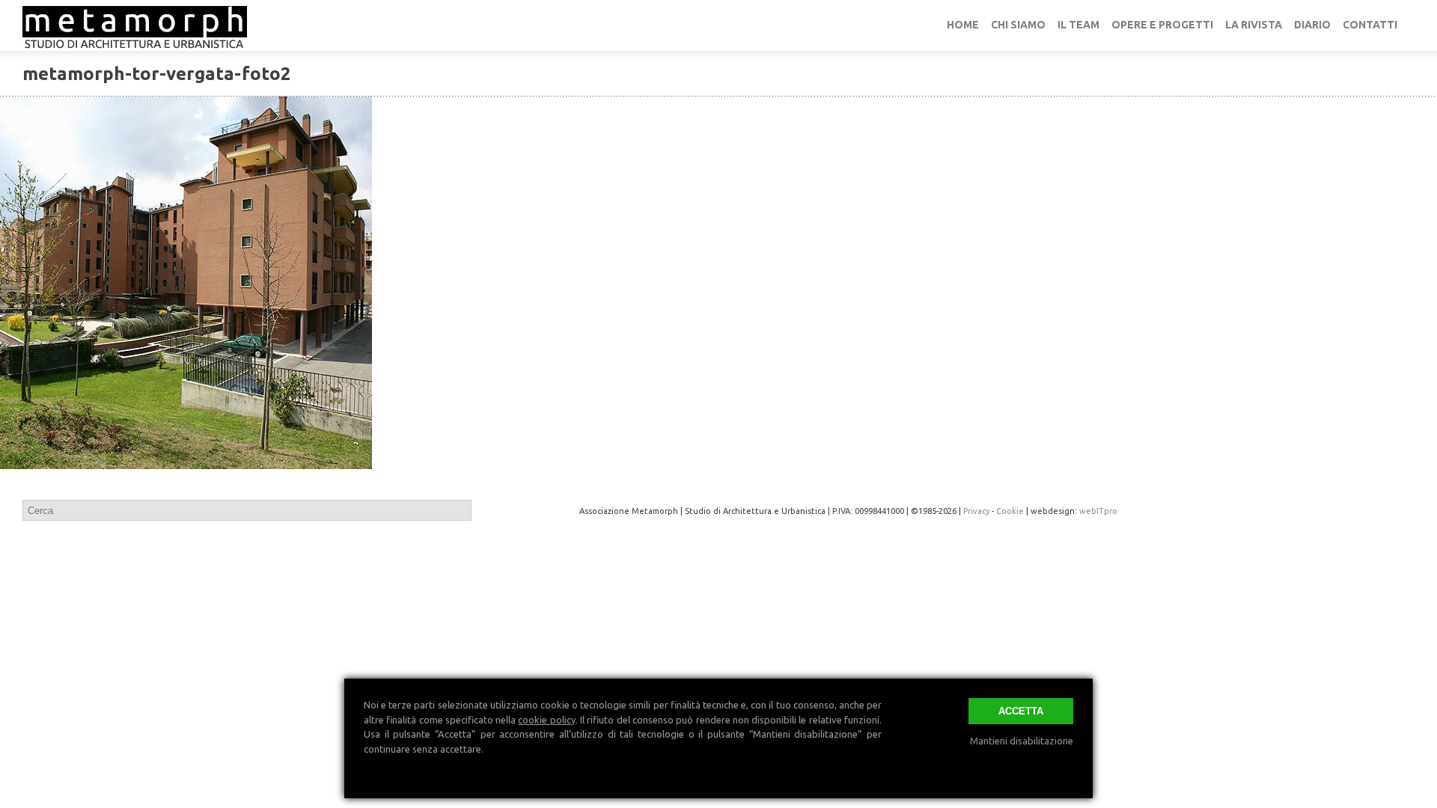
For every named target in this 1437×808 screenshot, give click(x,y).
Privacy (976, 510)
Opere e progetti (1162, 24)
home (963, 24)
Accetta (1020, 711)
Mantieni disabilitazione (1021, 740)
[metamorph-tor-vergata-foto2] (718, 283)
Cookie (1010, 510)
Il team (1078, 24)
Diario (1312, 24)
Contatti (1370, 24)
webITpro (1098, 510)
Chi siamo (1018, 24)
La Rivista (1253, 24)
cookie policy (546, 719)
